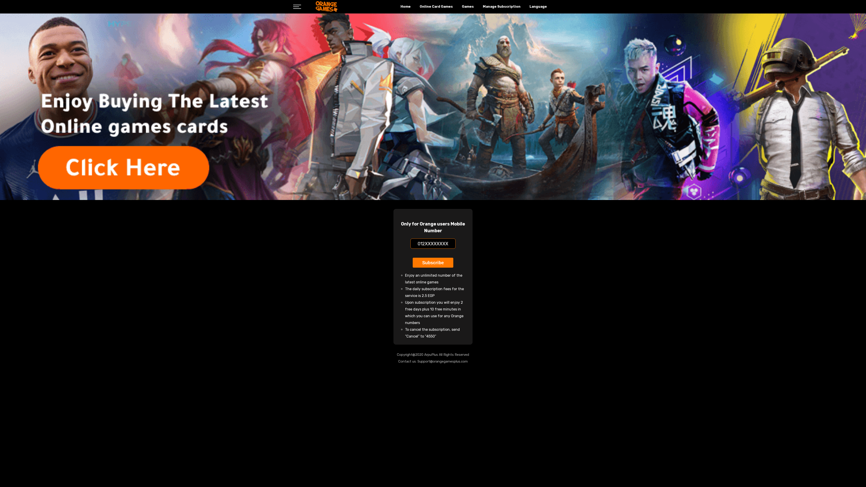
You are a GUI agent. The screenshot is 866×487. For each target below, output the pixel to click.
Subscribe (433, 262)
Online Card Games (436, 7)
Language (538, 7)
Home (406, 7)
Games (468, 7)
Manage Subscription (502, 7)
